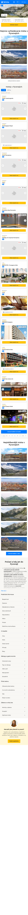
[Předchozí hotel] (3, 108)
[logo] (5, 2)
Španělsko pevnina (11, 5)
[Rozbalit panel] (25, 599)
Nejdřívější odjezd (6, 19)
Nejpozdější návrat (19, 19)
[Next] (25, 436)
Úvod (5, 5)
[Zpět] (2, 5)
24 (23, 435)
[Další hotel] (25, 108)
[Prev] (4, 436)
